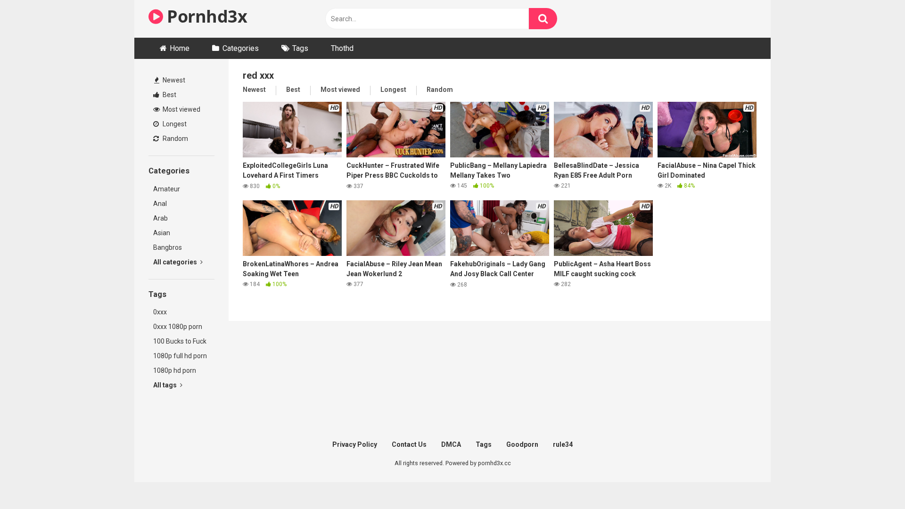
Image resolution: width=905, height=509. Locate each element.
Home (179, 48)
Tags (300, 48)
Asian (161, 233)
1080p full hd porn (180, 356)
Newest (173, 80)
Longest (174, 124)
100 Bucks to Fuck (179, 341)
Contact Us (409, 444)
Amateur (166, 189)
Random (174, 138)
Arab (160, 218)
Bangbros (167, 247)
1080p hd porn (174, 370)
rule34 (563, 444)
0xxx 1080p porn (177, 326)
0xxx (160, 312)
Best (168, 95)
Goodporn (522, 444)
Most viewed (180, 109)
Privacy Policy (354, 444)
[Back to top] (873, 480)
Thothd (342, 48)
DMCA (451, 444)
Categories (240, 48)
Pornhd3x (205, 16)
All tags (165, 385)
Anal (160, 203)
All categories (175, 262)
